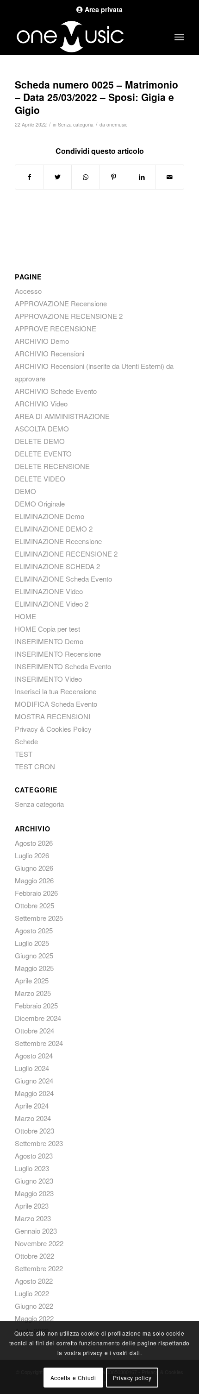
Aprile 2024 (32, 1105)
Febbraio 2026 (36, 893)
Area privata (103, 9)
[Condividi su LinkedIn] (142, 177)
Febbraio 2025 (36, 1005)
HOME (25, 616)
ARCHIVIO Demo (42, 341)
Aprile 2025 (32, 980)
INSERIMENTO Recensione (58, 654)
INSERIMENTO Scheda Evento (63, 666)
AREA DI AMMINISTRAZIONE (62, 416)
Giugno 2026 (34, 868)
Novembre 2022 (39, 1243)
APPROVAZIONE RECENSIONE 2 (69, 316)
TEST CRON (35, 766)
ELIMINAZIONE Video (49, 591)
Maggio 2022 (34, 1318)
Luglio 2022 (32, 1293)
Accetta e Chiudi (73, 1377)
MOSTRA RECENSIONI (52, 716)
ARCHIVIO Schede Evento (56, 391)
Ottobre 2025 (34, 905)
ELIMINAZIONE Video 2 (51, 603)
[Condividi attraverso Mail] (170, 177)
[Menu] (179, 36)
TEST (23, 754)
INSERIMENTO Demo (49, 641)
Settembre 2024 (39, 1043)
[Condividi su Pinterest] (114, 177)
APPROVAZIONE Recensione (61, 303)
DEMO (25, 491)
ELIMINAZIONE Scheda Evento (63, 578)
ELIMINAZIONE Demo (49, 516)
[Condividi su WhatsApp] (86, 177)
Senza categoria (75, 124)
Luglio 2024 (32, 1068)
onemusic (116, 124)
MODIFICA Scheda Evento (56, 704)
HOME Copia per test (47, 629)
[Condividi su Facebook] (29, 177)
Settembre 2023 (39, 1143)
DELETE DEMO (40, 441)
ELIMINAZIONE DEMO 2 (54, 528)
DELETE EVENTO (43, 453)
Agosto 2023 (34, 1155)
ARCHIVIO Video (41, 403)
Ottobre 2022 (34, 1256)
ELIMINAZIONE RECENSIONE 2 (66, 553)
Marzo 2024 (33, 1118)
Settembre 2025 (39, 918)
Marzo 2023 (33, 1218)
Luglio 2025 (32, 943)
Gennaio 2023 (36, 1231)
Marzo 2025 (33, 993)
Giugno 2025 (34, 955)
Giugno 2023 (34, 1180)
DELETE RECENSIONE (52, 466)
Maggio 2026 (34, 880)
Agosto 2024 (34, 1055)
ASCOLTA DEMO (42, 428)
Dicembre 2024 (38, 1018)
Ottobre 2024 (34, 1030)
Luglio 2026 (32, 855)
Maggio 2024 (34, 1093)
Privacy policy (132, 1377)
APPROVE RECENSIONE (55, 328)
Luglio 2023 (32, 1168)
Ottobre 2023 (34, 1130)
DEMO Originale (40, 503)
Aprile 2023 (32, 1205)
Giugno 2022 (34, 1306)
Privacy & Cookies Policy (53, 729)
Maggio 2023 (34, 1193)
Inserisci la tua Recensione (55, 691)
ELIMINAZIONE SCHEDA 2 (57, 566)
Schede (26, 741)
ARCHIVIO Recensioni (49, 353)
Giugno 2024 (34, 1080)
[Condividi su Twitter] (58, 177)
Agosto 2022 (34, 1281)
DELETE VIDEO (40, 478)
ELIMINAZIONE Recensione (58, 541)
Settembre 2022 (39, 1268)
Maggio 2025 (34, 968)
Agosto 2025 (34, 930)
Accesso (28, 291)
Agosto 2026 (34, 843)
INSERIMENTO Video (48, 679)
